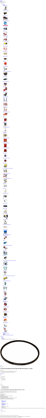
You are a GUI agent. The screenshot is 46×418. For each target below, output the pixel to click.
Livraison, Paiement (4, 401)
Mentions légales (3, 404)
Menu (2, 3)
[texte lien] (1, 336)
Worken (1, 0)
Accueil (4, 4)
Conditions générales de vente (5, 403)
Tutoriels (4, 334)
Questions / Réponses (4, 400)
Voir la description (2, 373)
